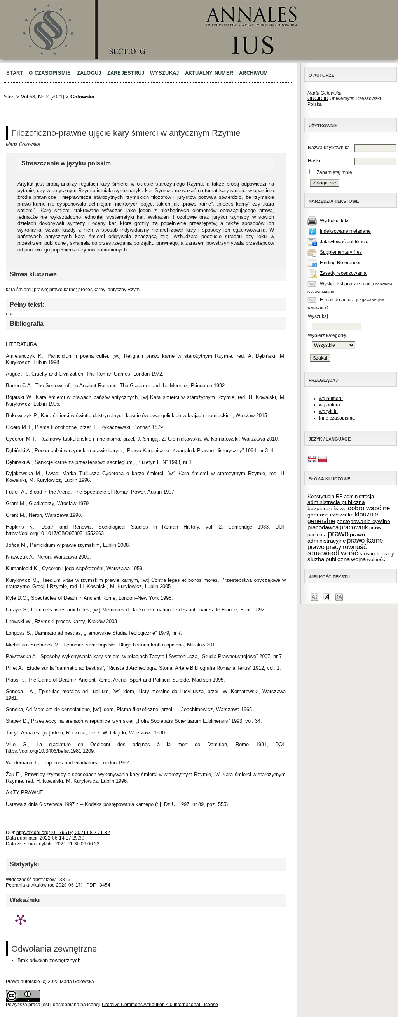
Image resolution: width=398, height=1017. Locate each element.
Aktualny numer (209, 73)
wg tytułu (328, 411)
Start (14, 73)
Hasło (314, 160)
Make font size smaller (314, 596)
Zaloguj (89, 73)
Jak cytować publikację (344, 241)
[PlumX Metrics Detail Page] (20, 919)
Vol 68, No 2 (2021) (42, 97)
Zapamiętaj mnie (334, 172)
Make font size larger (339, 596)
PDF (10, 314)
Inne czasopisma (337, 418)
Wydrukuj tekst (335, 220)
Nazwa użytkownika (329, 147)
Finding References (340, 262)
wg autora (329, 405)
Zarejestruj (126, 73)
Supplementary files (341, 252)
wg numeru (331, 398)
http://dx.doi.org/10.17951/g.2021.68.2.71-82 (63, 832)
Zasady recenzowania (343, 273)
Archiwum (253, 73)
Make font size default (327, 596)
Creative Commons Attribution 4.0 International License (160, 1004)
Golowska (82, 97)
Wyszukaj (164, 73)
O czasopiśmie (50, 73)
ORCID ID (317, 98)
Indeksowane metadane (345, 231)
